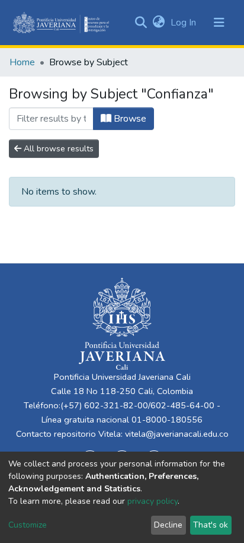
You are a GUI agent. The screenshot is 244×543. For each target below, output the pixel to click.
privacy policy (152, 501)
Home (22, 62)
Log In (184, 22)
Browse (128, 118)
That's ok (210, 525)
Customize (27, 525)
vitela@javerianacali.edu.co (177, 434)
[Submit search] (141, 22)
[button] (158, 22)
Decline (168, 525)
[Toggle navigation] (219, 22)
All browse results (57, 148)
